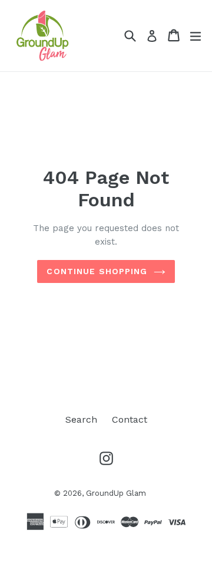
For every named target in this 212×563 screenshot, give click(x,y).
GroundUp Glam (116, 493)
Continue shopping (97, 271)
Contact (129, 419)
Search (81, 419)
